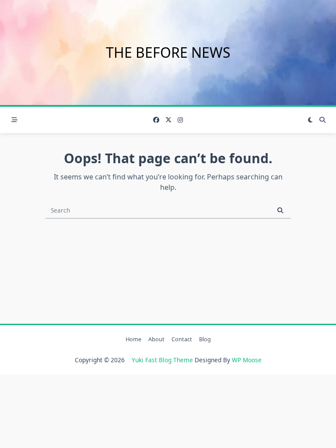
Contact (182, 339)
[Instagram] (180, 120)
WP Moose (247, 360)
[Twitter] (168, 120)
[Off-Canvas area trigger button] (14, 120)
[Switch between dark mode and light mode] (311, 120)
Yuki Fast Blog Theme (162, 360)
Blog (205, 339)
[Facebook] (156, 120)
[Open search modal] (322, 120)
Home (133, 339)
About (156, 339)
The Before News (168, 52)
